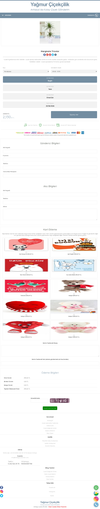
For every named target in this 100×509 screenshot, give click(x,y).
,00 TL (17, 378)
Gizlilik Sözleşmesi (50, 443)
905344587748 (26, 462)
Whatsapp (25, 461)
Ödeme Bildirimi (50, 430)
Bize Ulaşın (50, 433)
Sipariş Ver (74, 115)
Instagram (52, 491)
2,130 (8, 116)
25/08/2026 (50, 96)
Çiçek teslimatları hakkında (50, 423)
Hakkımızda (50, 425)
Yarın (50, 89)
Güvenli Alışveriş (50, 446)
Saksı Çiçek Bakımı (50, 474)
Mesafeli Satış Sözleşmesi (50, 441)
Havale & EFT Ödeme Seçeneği (68, 125)
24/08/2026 (50, 88)
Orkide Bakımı (50, 476)
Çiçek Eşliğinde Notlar (50, 428)
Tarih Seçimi (50, 103)
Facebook (52, 487)
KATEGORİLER (8, 15)
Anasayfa (50, 420)
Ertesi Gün (50, 98)
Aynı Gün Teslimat (33, 125)
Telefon (10, 461)
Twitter (52, 495)
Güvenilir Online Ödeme (49, 125)
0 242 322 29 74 (91, 15)
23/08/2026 (50, 79)
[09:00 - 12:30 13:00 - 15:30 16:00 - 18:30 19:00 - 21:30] (74, 71)
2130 (25, 378)
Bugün (50, 81)
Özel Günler (50, 479)
